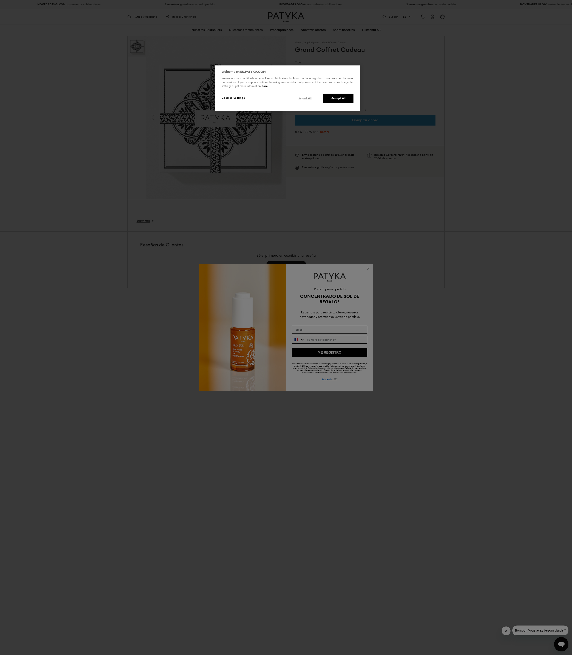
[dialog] (287, 88)
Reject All (305, 98)
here (265, 86)
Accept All (338, 98)
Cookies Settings (233, 98)
